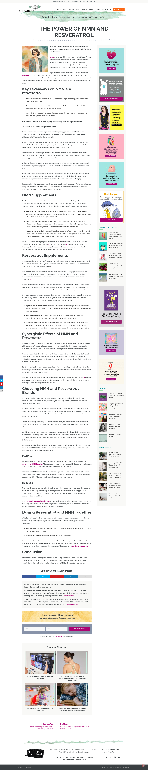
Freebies (58, 9)
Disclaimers (126, 767)
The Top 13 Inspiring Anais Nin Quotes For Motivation (115, 426)
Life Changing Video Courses (75, 757)
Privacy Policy (104, 767)
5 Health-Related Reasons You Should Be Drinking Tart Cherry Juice (116, 267)
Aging (52, 57)
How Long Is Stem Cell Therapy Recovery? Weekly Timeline (115, 465)
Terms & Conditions (115, 767)
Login (109, 9)
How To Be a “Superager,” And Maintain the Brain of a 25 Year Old (116, 245)
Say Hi (104, 9)
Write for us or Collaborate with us (74, 760)
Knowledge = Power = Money (115, 436)
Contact (90, 757)
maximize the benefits (80, 546)
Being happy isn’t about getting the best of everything (116, 406)
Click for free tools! (79, 629)
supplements (26, 75)
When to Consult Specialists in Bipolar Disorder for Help (115, 455)
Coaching (84, 9)
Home (57, 757)
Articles (97, 9)
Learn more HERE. (72, 604)
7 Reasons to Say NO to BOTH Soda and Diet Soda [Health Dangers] (116, 255)
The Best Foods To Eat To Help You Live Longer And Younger (116, 276)
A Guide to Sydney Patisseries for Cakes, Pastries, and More (115, 485)
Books (91, 9)
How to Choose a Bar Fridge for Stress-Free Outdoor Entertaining (115, 475)
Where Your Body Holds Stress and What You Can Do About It (116, 496)
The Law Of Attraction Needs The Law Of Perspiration (115, 416)
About (65, 9)
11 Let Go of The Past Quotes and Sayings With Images (116, 395)
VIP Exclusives (118, 9)
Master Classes (74, 9)
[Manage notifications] (143, 765)
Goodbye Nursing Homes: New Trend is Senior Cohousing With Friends (115, 236)
